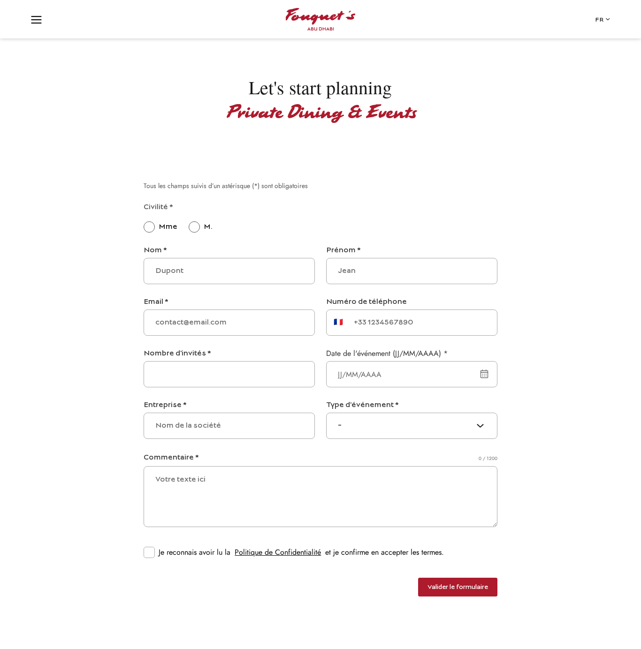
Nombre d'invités (177, 353)
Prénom (343, 250)
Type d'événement (362, 405)
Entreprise (165, 405)
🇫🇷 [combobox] (338, 322)
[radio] (160, 227)
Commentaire (171, 457)
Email (156, 302)
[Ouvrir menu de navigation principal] (36, 19)
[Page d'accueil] (320, 19)
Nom (155, 250)
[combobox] (411, 426)
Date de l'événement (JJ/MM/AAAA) (387, 353)
